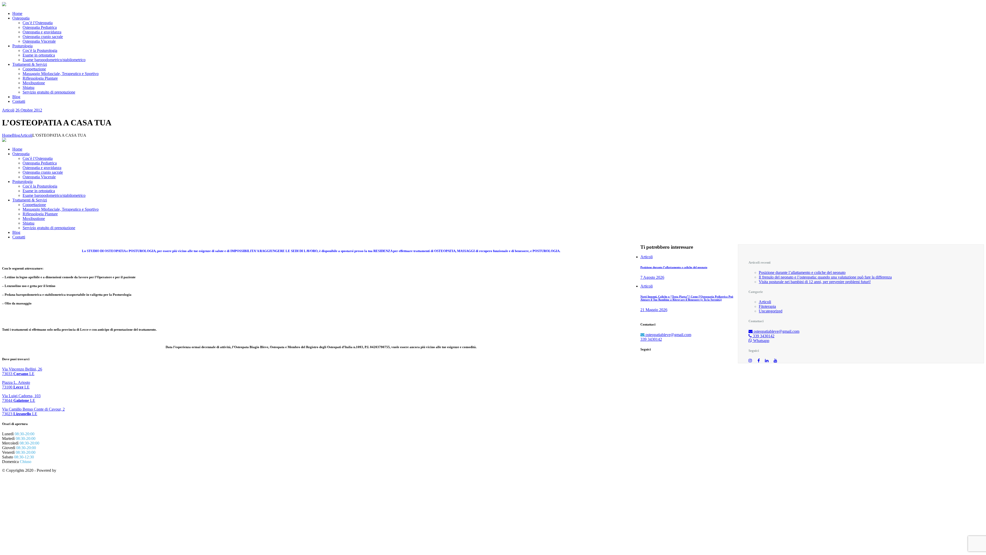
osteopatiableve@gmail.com (776, 331)
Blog (16, 135)
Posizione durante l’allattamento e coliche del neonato (802, 272)
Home (7, 135)
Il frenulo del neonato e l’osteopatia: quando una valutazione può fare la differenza (825, 277)
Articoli (8, 110)
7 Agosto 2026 (652, 277)
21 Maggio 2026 (653, 310)
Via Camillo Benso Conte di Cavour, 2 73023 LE (33, 411)
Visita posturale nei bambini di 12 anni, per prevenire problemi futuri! (815, 282)
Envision (64, 470)
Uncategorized (770, 311)
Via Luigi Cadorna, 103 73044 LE (21, 398)
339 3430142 (763, 336)
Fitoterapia (767, 306)
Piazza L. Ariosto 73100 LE (16, 384)
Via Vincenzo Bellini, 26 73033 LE (22, 371)
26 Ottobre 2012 (28, 110)
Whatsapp (760, 340)
